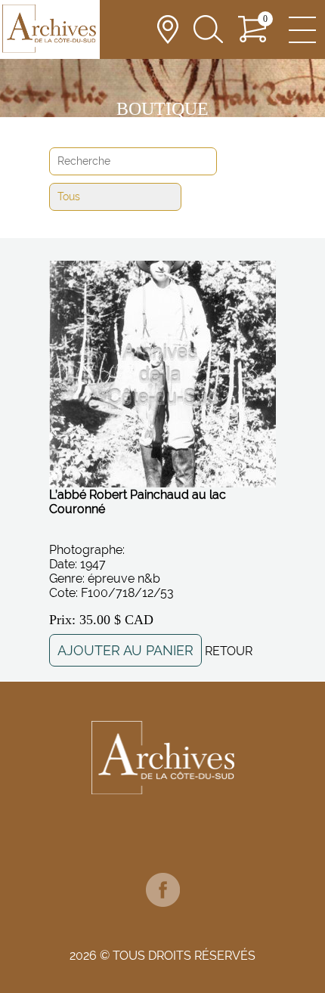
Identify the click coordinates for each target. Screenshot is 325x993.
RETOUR (228, 651)
